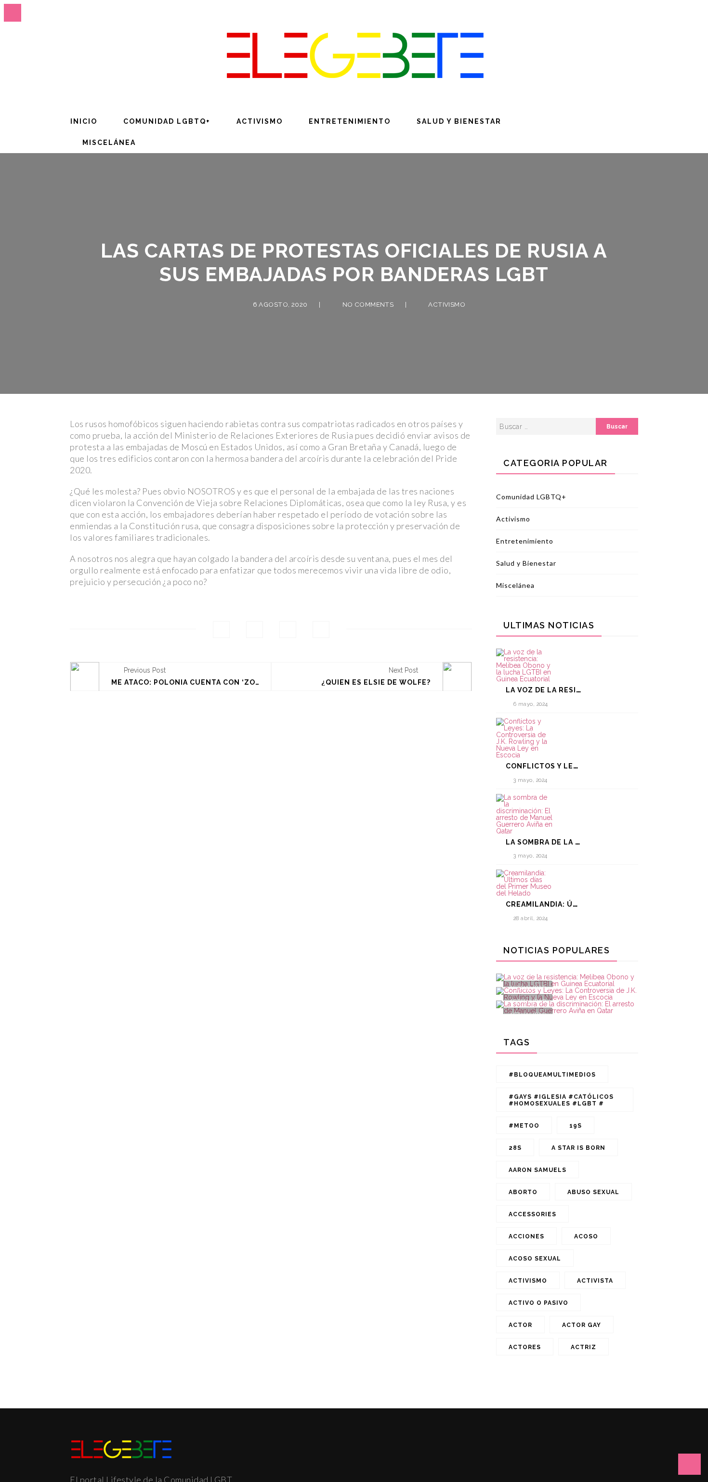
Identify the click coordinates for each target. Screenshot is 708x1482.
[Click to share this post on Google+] (287, 629)
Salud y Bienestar (459, 121)
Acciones (526, 1236)
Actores (525, 1347)
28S (515, 1147)
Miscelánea (109, 142)
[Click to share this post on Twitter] (254, 629)
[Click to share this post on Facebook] (221, 629)
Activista (595, 1280)
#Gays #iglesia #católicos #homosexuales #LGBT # (561, 1100)
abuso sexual (593, 1192)
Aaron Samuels (537, 1170)
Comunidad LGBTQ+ (166, 121)
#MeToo (524, 1125)
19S (575, 1125)
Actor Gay (581, 1325)
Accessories (532, 1214)
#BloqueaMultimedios (552, 1074)
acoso (586, 1236)
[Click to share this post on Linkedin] (321, 629)
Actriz (583, 1347)
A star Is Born (578, 1147)
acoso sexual (535, 1258)
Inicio (83, 121)
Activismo (259, 121)
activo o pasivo (538, 1303)
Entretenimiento (350, 121)
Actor (520, 1325)
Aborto (523, 1192)
